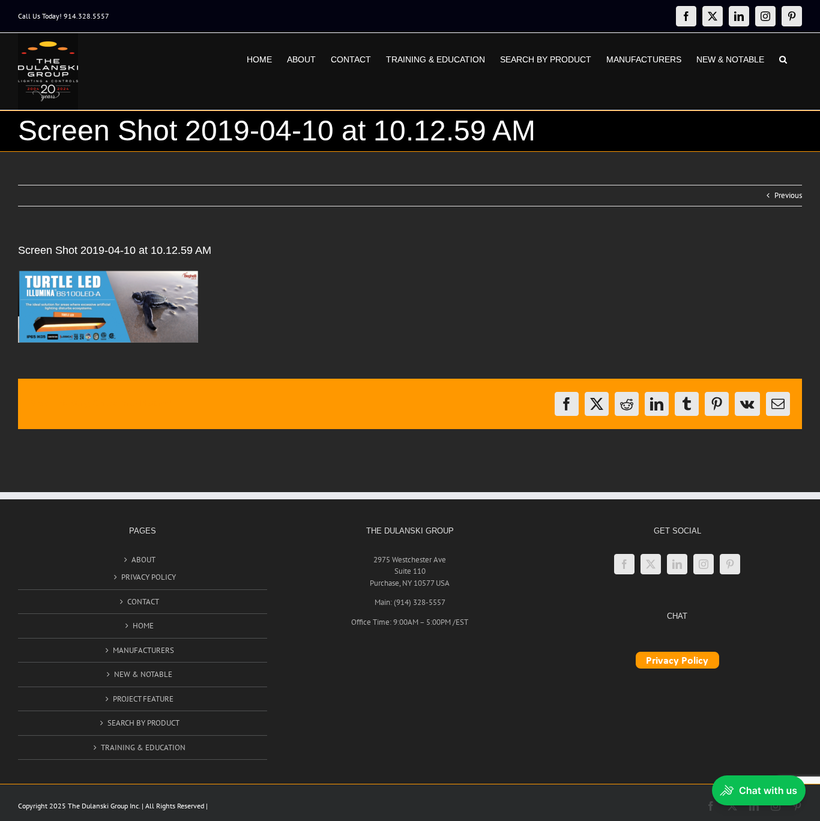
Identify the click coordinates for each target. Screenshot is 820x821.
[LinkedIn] (677, 564)
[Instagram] (703, 564)
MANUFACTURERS (143, 650)
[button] (783, 58)
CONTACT (143, 602)
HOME (143, 626)
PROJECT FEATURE (143, 699)
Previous (788, 195)
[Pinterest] (730, 564)
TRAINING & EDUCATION (143, 747)
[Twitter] (651, 564)
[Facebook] (624, 564)
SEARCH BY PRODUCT (143, 723)
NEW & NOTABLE (143, 674)
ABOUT (143, 560)
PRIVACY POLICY (148, 577)
